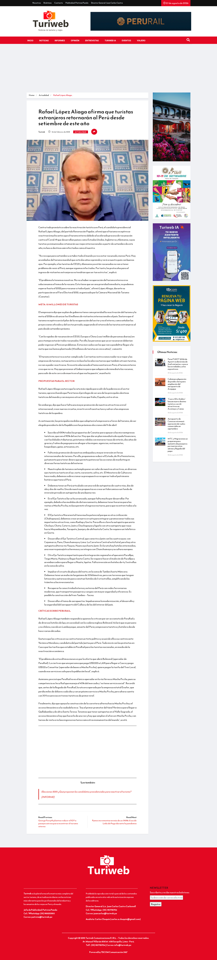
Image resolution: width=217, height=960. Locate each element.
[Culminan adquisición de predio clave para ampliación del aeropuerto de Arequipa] (160, 382)
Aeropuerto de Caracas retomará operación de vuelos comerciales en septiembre (176, 423)
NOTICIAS (44, 40)
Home (31, 95)
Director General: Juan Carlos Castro (107, 3)
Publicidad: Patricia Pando (77, 3)
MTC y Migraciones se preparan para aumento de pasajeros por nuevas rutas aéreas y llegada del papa (178, 445)
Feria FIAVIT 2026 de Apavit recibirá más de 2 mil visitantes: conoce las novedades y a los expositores (178, 364)
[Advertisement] (108, 70)
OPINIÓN (75, 40)
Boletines (48, 3)
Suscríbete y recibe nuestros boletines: (170, 892)
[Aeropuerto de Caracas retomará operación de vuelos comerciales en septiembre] (160, 422)
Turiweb (41, 132)
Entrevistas (92, 40)
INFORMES (60, 40)
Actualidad (44, 95)
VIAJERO (141, 40)
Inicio (30, 40)
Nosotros (36, 3)
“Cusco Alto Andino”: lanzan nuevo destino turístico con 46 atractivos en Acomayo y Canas (177, 403)
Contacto (58, 3)
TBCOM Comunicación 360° (114, 952)
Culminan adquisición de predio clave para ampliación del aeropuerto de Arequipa (177, 384)
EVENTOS (126, 40)
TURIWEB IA (110, 40)
